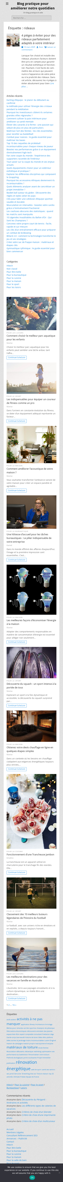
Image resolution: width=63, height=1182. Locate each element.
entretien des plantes (44, 1031)
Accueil (10, 1129)
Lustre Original (50, 1040)
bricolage (48, 1024)
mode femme (43, 1048)
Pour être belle (14, 271)
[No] (59, 1172)
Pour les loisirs (14, 287)
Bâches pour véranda (15, 1028)
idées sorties (11, 1040)
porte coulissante (30, 1058)
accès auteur (11, 1020)
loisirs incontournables (35, 1040)
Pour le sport (13, 284)
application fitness (28, 1024)
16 (13, 1005)
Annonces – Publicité (17, 1138)
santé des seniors (48, 1070)
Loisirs (24, 1087)
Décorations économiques (17, 1031)
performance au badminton (17, 1055)
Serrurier (17, 1074)
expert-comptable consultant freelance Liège (37, 1034)
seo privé (10, 1074)
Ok (32, 1177)
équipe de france (32, 1077)
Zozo (41, 47)
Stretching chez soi (29, 1074)
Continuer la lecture (16, 357)
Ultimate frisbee (19, 1077)
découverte (31, 1031)
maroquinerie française (44, 1044)
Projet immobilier (44, 1058)
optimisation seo (48, 1051)
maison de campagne (15, 1044)
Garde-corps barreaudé (16, 1037)
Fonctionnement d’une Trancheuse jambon (30, 854)
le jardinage (21, 1040)
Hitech (10, 265)
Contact (10, 1141)
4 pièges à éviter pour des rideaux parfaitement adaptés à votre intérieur (39, 39)
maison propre (29, 1044)
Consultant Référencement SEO (22, 1135)
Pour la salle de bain (17, 1160)
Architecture (40, 1024)
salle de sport (36, 1070)
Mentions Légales (15, 1132)
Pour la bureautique (16, 275)
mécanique (29, 1051)
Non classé (12, 268)
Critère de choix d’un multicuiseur (38, 1121)
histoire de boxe (31, 1037)
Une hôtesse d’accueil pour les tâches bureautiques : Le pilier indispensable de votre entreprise (29, 538)
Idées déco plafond (45, 1037)
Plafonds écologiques (15, 1058)
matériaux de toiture (22, 1047)
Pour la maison (14, 281)
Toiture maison (42, 1074)
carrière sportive (29, 1028)
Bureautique (13, 1087)
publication (11, 1063)
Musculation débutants (15, 1051)
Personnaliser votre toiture (38, 1055)
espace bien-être (13, 1034)
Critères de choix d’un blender (37, 1111)
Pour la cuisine (14, 278)
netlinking (37, 1051)
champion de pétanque (46, 1028)
